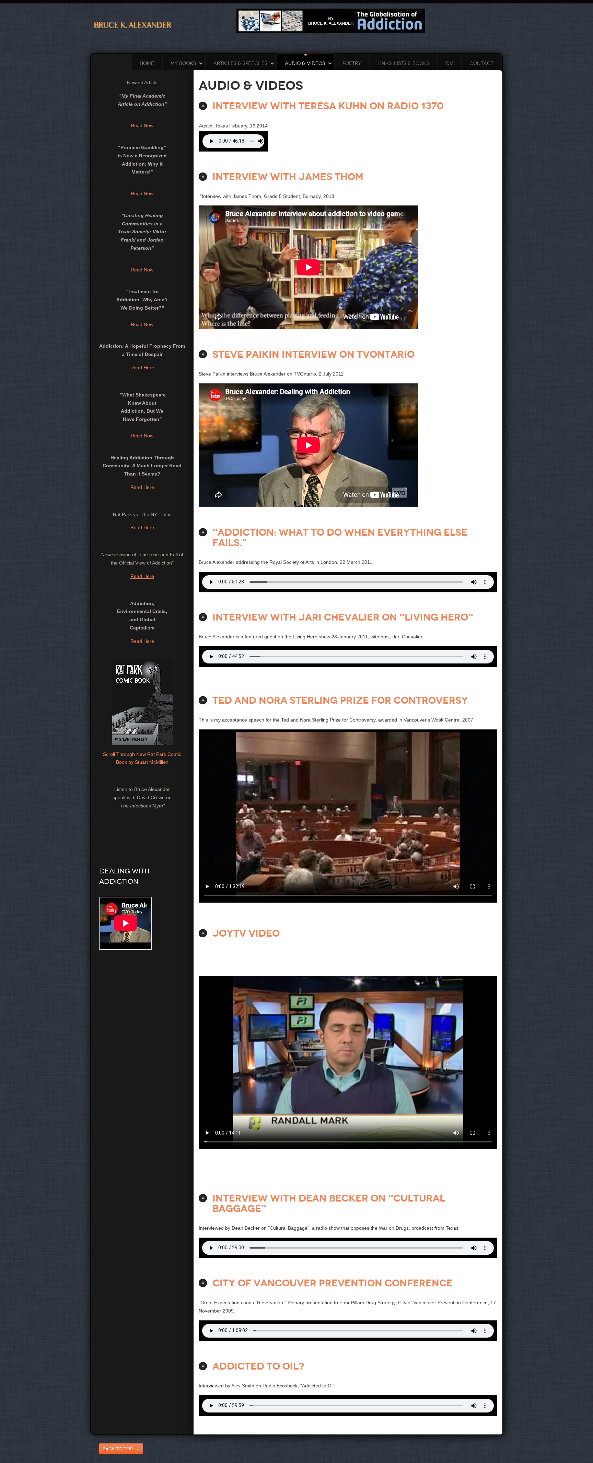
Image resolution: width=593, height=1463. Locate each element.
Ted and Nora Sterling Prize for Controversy (340, 700)
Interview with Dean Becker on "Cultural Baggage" (328, 1203)
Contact (481, 63)
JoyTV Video (246, 933)
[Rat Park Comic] (142, 701)
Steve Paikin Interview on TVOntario (313, 354)
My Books (183, 63)
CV (449, 63)
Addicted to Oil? (258, 1366)
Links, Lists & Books (403, 63)
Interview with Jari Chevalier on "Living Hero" (342, 617)
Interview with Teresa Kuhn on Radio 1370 (328, 106)
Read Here (142, 367)
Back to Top (118, 1448)
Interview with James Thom (287, 177)
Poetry (351, 63)
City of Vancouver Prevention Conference (332, 1283)
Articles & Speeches (240, 63)
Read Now (142, 125)
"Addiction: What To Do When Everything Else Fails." (339, 537)
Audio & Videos (305, 63)
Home (147, 63)
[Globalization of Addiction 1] (330, 20)
